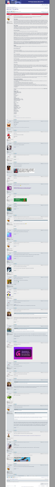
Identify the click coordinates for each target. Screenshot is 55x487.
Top (7, 119)
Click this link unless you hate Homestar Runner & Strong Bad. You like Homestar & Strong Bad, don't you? (27, 435)
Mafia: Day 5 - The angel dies (12, 9)
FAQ (45, 4)
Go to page (42, 11)
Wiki (43, 4)
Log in (8, 4)
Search (47, 4)
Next (47, 11)
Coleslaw (18, 127)
